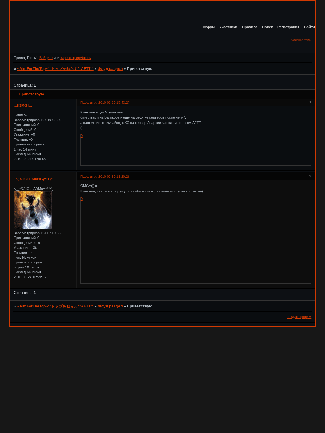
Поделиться (89, 102)
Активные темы (301, 40)
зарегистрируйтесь (75, 58)
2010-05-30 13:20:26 (114, 176)
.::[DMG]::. (23, 105)
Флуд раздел (110, 69)
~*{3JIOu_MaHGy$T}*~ (34, 179)
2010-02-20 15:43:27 (114, 102)
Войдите (46, 58)
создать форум (299, 317)
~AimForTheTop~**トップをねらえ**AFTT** (55, 69)
